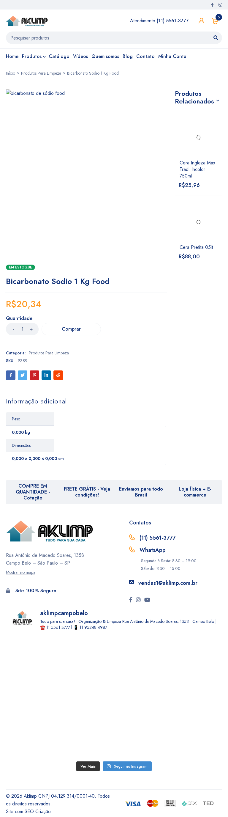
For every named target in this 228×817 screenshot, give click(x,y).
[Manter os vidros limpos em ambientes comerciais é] (61, 667)
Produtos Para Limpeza (41, 73)
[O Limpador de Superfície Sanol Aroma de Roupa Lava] (166, 667)
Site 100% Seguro (35, 590)
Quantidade (19, 318)
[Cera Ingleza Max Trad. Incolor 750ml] (199, 138)
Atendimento (159, 20)
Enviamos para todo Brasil (141, 492)
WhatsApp (153, 550)
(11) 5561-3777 (157, 538)
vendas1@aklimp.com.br (167, 583)
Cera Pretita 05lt (196, 247)
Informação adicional (36, 401)
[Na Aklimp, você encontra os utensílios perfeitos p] (61, 727)
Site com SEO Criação (28, 811)
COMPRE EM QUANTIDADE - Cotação (33, 492)
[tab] (36, 401)
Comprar (71, 329)
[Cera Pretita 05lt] (199, 222)
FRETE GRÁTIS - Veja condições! (87, 492)
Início (10, 73)
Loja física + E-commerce (195, 492)
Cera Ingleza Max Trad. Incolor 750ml (197, 169)
